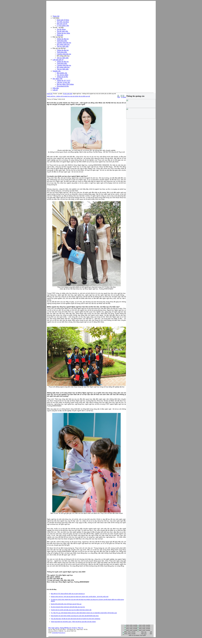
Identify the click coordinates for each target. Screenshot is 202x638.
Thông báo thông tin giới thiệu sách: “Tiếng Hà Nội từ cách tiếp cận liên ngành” (73, 621)
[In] (121, 97)
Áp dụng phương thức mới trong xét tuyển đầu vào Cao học (68, 607)
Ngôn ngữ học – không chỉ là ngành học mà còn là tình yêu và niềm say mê (68, 96)
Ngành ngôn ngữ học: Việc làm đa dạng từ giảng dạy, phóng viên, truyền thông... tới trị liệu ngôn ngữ (79, 596)
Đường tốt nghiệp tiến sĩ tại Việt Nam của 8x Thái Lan (66, 604)
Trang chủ (49, 93)
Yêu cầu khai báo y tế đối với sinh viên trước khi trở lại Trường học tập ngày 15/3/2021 (75, 618)
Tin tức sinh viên (67, 93)
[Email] (124, 97)
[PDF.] (118, 97)
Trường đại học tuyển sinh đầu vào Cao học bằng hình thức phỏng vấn (71, 610)
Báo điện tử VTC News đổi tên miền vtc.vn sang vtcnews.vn (68, 593)
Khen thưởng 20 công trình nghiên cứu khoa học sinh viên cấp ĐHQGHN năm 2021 (75, 616)
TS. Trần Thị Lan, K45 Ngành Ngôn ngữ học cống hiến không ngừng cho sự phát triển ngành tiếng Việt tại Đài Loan (84, 613)
